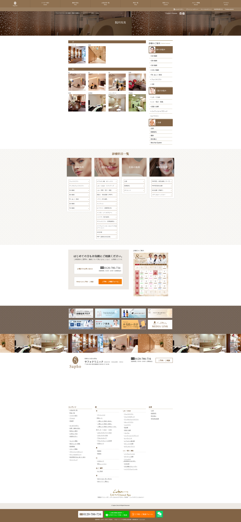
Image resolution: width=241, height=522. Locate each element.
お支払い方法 (73, 433)
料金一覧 (135, 3)
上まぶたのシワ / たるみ (104, 432)
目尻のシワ (100, 443)
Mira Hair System (156, 142)
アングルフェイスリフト (131, 419)
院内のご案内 (73, 431)
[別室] (137, 82)
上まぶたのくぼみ (102, 435)
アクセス (226, 3)
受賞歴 (72, 421)
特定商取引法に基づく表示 (77, 457)
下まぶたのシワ (102, 438)
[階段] (97, 55)
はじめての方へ (179, 9)
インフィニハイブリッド (131, 435)
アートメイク (101, 415)
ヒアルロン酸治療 (129, 441)
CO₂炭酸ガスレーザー (130, 466)
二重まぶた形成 (104, 421)
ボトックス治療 (128, 443)
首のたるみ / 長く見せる (104, 479)
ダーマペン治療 (128, 456)
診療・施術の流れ (75, 428)
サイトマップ (73, 460)
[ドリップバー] (117, 102)
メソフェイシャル (129, 454)
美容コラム (165, 3)
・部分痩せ (153, 139)
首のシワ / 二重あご (103, 481)
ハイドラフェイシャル (130, 469)
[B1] (77, 82)
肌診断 (126, 427)
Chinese (174, 13)
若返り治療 (127, 430)
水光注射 (126, 464)
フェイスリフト (128, 414)
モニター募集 (73, 441)
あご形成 (100, 471)
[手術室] (137, 102)
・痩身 (151, 135)
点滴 (152, 410)
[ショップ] (77, 55)
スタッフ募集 (196, 3)
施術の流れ (75, 3)
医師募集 (72, 446)
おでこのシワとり (129, 446)
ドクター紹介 (45, 3)
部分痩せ (153, 416)
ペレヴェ (126, 433)
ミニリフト (127, 425)
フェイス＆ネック (129, 416)
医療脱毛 (153, 413)
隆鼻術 (99, 451)
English (168, 13)
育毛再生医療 (155, 419)
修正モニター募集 (75, 443)
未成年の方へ (73, 436)
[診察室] (97, 102)
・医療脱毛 (153, 132)
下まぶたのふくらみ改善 (104, 441)
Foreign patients (229, 9)
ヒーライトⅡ (128, 438)
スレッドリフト (128, 422)
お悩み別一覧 (105, 3)
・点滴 (151, 128)
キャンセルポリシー (206, 9)
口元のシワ (100, 461)
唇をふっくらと (102, 464)
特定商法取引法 (218, 9)
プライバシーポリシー (192, 9)
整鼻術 (99, 453)
